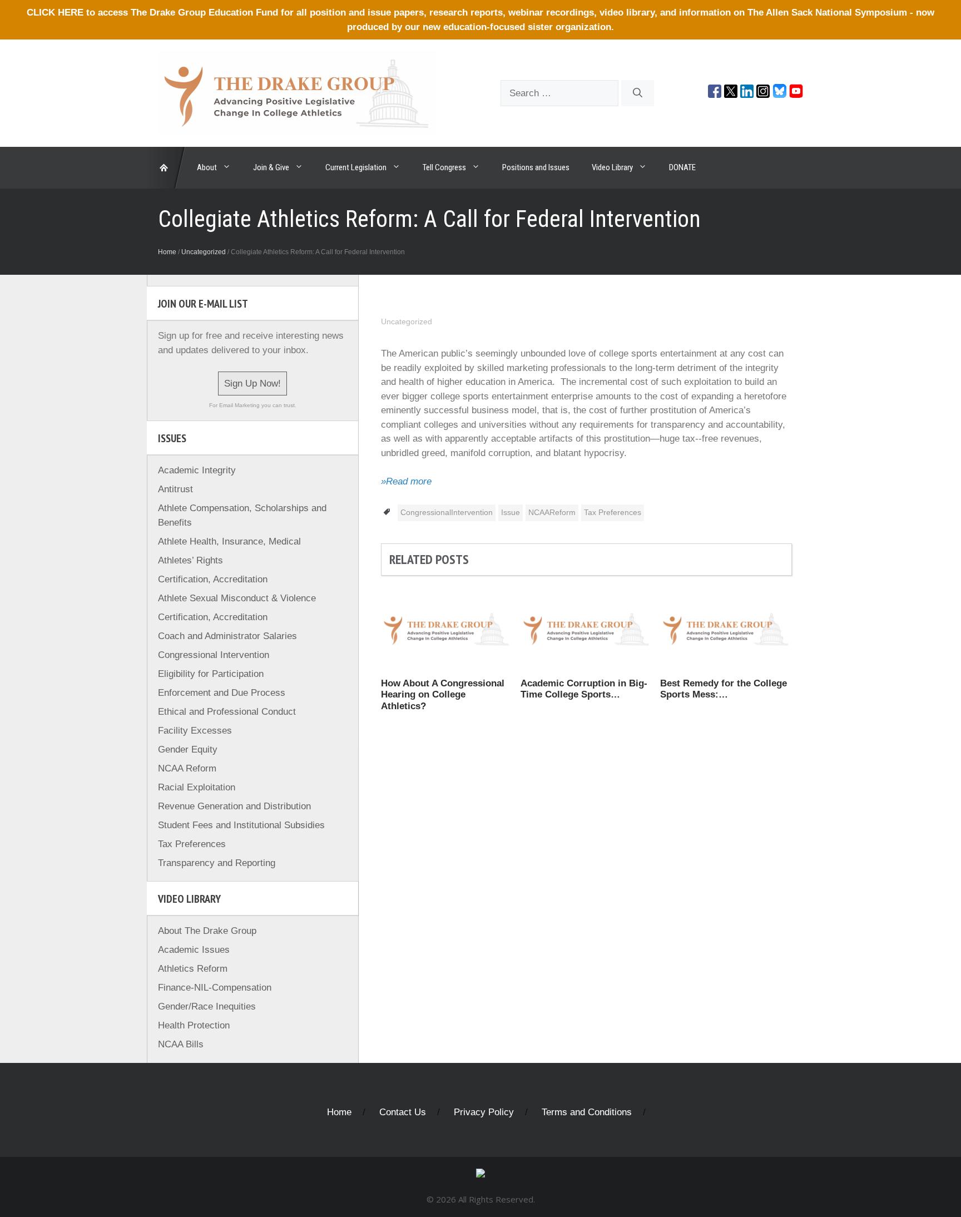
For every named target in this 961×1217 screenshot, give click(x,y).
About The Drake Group (207, 931)
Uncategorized (203, 252)
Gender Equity (187, 749)
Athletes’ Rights (190, 560)
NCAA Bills (181, 1044)
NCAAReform (552, 512)
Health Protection (194, 1025)
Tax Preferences (612, 512)
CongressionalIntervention (446, 512)
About (207, 167)
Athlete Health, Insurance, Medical (229, 541)
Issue (510, 512)
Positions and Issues (535, 167)
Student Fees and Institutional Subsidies (241, 825)
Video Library (612, 167)
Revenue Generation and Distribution (234, 806)
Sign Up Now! (252, 383)
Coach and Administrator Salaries (227, 636)
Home (167, 252)
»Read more (406, 481)
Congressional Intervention (213, 655)
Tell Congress (444, 167)
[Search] (637, 93)
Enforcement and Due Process (221, 692)
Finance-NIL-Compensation (214, 987)
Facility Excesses (195, 730)
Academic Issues (194, 949)
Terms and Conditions (587, 1112)
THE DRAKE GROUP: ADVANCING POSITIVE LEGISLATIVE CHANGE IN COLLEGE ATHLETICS (166, 168)
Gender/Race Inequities (207, 1006)
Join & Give (271, 167)
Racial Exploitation (196, 787)
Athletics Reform (192, 968)
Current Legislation (356, 167)
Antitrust (175, 489)
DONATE (682, 167)
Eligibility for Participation (211, 674)
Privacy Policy (484, 1112)
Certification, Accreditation (213, 579)
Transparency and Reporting (216, 863)
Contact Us (402, 1112)
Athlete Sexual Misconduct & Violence (237, 598)
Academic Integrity (197, 470)
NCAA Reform (187, 768)
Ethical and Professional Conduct (227, 711)
